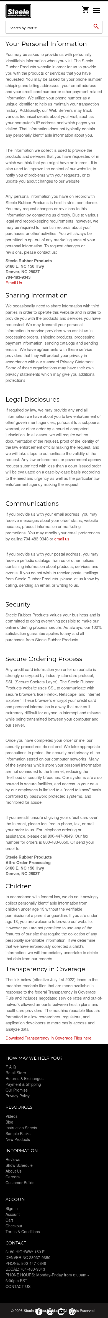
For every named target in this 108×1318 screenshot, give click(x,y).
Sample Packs (18, 1133)
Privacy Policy (18, 1095)
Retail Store (16, 1072)
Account (13, 1214)
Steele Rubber (33, 11)
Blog (9, 1122)
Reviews (13, 1159)
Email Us (14, 282)
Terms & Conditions (23, 1231)
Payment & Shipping (23, 1084)
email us (62, 539)
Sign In (12, 1208)
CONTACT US (18, 1286)
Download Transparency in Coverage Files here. (49, 1038)
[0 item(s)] (86, 8)
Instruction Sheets (21, 1127)
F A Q (11, 1067)
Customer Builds (20, 1182)
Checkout (14, 1225)
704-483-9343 (32, 1269)
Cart (9, 1220)
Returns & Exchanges (24, 1078)
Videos (11, 1116)
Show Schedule (19, 1165)
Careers (13, 1176)
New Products (18, 1139)
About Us (14, 1171)
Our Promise (17, 1090)
